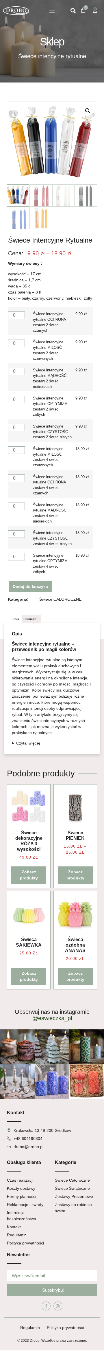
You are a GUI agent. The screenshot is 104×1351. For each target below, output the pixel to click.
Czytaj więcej (28, 743)
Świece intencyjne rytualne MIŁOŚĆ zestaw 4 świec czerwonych (48, 457)
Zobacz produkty (29, 875)
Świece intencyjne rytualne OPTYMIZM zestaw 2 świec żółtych (50, 406)
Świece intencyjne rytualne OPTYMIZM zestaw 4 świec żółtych (50, 563)
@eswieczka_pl (52, 1018)
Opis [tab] (15, 619)
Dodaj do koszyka (30, 586)
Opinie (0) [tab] (30, 619)
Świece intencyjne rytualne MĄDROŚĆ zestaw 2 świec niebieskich (49, 378)
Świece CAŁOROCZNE (60, 599)
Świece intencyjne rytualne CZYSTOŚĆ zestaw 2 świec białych (52, 431)
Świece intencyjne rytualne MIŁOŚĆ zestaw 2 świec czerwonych (48, 350)
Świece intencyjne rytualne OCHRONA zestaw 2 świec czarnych (49, 322)
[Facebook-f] (46, 1305)
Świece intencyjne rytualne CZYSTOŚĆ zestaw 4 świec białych (52, 538)
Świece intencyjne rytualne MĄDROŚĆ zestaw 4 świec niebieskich (49, 513)
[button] (52, 11)
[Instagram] (57, 1305)
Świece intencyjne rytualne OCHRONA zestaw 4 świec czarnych (49, 485)
